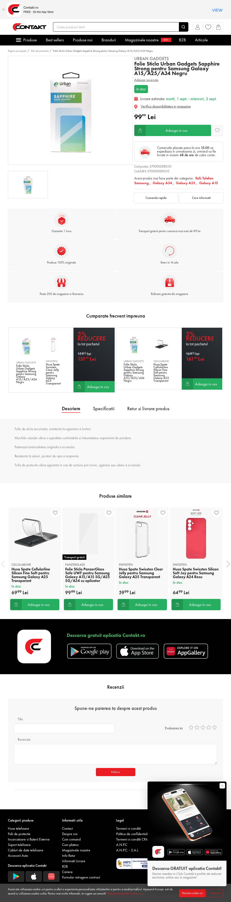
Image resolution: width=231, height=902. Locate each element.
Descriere (71, 408)
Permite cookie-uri (192, 893)
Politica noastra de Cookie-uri (124, 893)
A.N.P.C (121, 844)
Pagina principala (17, 51)
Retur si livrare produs (148, 408)
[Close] (3, 9)
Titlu (20, 719)
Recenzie (24, 739)
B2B (182, 40)
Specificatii (104, 408)
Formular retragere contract (81, 877)
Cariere (67, 871)
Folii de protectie (40, 51)
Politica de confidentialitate (134, 833)
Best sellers (55, 40)
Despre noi (69, 833)
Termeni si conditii (128, 828)
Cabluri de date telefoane (25, 850)
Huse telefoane (18, 828)
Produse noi (82, 40)
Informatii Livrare (73, 861)
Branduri (109, 40)
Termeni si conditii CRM (132, 839)
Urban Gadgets (151, 58)
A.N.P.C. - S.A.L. (127, 850)
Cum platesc (70, 844)
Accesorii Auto (18, 855)
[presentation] (3, 564)
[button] (198, 28)
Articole (201, 40)
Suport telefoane (19, 844)
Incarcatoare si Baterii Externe (29, 839)
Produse (30, 40)
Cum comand (71, 839)
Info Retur (68, 855)
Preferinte (215, 893)
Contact (67, 828)
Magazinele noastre (147, 40)
